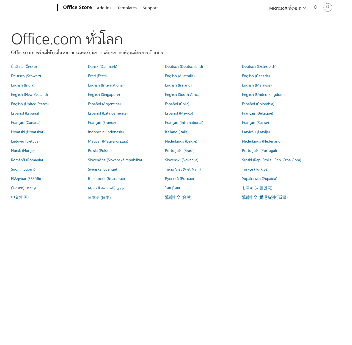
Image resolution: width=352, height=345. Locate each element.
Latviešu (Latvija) (256, 131)
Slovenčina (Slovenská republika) (115, 159)
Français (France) (102, 122)
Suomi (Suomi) (23, 169)
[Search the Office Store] (315, 7)
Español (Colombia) (258, 103)
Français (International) (184, 122)
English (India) (22, 85)
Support (150, 7)
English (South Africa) (182, 94)
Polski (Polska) (100, 150)
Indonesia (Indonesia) (106, 131)
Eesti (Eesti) (97, 75)
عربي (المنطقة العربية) (106, 187)
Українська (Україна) (259, 178)
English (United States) (30, 103)
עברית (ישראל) (23, 187)
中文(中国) (20, 197)
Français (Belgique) (257, 113)
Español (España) (25, 113)
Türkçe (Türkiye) (255, 169)
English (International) (106, 85)
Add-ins (104, 7)
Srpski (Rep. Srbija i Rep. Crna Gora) (271, 159)
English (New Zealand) (29, 94)
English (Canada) (256, 75)
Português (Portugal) (259, 150)
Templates (127, 7)
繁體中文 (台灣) (178, 197)
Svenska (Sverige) (102, 169)
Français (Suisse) (255, 122)
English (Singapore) (104, 94)
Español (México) (179, 113)
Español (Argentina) (104, 103)
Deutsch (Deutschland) (184, 66)
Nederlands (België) (181, 141)
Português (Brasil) (179, 150)
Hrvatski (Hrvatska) (27, 131)
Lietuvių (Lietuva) (25, 141)
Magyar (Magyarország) (108, 141)
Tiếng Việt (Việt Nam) (183, 169)
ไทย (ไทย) (172, 187)
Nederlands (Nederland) (262, 141)
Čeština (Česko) (24, 66)
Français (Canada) (25, 122)
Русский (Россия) (179, 178)
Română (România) (27, 159)
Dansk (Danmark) (102, 66)
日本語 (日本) (99, 197)
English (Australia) (180, 75)
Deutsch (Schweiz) (26, 75)
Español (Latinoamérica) (108, 113)
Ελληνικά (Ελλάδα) (27, 178)
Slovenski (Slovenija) (181, 159)
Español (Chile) (177, 103)
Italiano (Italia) (177, 131)
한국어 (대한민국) (257, 187)
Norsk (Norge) (23, 150)
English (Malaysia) (257, 85)
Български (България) (106, 178)
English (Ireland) (178, 85)
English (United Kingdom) (263, 94)
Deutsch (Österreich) (259, 66)
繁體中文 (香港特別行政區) (265, 197)
